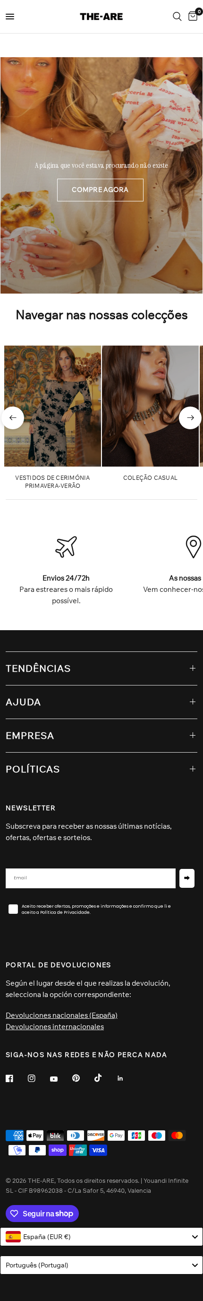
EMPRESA (30, 735)
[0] (191, 16)
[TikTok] (104, 1077)
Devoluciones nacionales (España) (62, 1015)
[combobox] (101, 1236)
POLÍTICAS (33, 769)
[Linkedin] (127, 1078)
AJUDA (23, 702)
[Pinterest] (82, 1077)
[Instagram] (38, 1078)
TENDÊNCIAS (38, 668)
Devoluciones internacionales (55, 1026)
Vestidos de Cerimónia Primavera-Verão (52, 481)
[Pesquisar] (177, 16)
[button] (100, 190)
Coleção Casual (150, 477)
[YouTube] (60, 1079)
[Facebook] (16, 1078)
